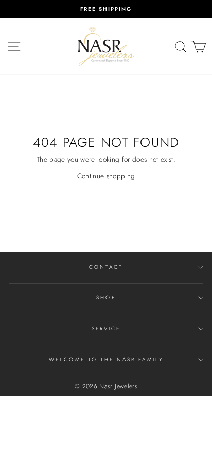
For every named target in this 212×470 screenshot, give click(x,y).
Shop (105, 298)
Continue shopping (106, 176)
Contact (106, 267)
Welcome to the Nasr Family (106, 359)
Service (106, 328)
